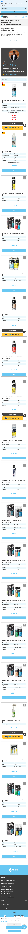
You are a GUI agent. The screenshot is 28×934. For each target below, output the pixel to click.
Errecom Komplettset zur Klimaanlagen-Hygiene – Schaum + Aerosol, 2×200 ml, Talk (13, 520)
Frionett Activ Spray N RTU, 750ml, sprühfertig (11, 720)
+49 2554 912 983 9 (8, 64)
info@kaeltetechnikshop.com (7, 889)
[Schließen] (26, 1)
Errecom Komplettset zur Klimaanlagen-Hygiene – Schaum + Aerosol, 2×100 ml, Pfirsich (13, 560)
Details (14, 170)
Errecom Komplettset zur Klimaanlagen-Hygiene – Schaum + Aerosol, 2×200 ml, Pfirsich (13, 680)
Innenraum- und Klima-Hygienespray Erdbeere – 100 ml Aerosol (12, 357)
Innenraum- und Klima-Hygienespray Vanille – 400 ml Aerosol (12, 440)
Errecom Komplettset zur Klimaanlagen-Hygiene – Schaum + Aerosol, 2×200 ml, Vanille (13, 839)
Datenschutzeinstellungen (14, 924)
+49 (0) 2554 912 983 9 (6, 886)
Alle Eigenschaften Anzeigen (13, 112)
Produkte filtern (15, 40)
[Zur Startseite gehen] (4, 16)
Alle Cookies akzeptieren (14, 930)
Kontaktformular (11, 896)
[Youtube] (13, 912)
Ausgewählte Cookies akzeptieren (14, 927)
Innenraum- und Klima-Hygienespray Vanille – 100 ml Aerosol (12, 397)
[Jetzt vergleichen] (21, 16)
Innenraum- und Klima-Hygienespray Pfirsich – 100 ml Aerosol (12, 313)
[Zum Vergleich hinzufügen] (24, 125)
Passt (14, 11)
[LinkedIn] (15, 912)
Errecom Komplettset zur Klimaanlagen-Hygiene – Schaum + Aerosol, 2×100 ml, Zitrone (13, 759)
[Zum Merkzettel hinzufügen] (24, 84)
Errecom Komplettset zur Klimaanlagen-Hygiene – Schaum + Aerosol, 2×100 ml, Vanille (13, 600)
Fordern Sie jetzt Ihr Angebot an (11, 74)
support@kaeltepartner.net (10, 65)
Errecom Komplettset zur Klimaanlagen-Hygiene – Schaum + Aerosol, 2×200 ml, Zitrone (13, 273)
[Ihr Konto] (23, 16)
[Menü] (16, 16)
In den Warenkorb (12, 123)
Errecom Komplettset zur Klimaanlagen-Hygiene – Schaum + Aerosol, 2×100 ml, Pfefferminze (13, 799)
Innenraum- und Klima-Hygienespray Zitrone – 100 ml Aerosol (12, 193)
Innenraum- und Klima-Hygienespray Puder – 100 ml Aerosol (14, 480)
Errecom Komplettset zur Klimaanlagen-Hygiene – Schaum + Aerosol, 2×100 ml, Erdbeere (13, 233)
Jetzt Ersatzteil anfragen (9, 70)
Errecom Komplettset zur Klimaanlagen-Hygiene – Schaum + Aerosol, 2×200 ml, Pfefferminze (13, 640)
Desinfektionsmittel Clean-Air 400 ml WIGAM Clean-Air (12, 150)
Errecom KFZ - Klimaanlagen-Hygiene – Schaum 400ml (12, 100)
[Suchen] (18, 16)
